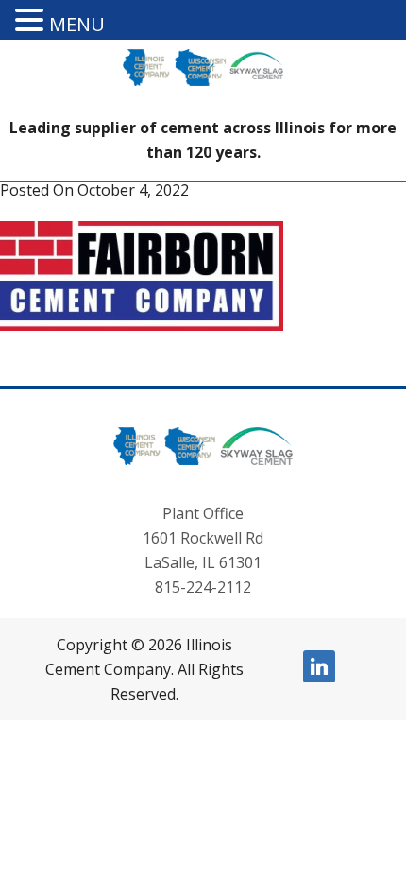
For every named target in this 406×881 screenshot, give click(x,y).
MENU (77, 24)
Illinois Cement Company (203, 82)
